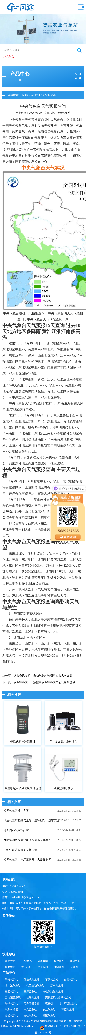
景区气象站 (49, 1015)
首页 (24, 95)
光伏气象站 (30, 1015)
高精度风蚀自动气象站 (58, 997)
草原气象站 (67, 1009)
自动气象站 (70, 979)
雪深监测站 (30, 991)
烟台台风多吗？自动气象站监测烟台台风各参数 (43, 675)
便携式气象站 (31, 979)
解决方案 (42, 961)
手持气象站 (11, 979)
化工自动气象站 (35, 985)
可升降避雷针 (31, 1003)
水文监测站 (30, 1009)
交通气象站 (11, 1015)
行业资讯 (50, 95)
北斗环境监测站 (68, 1003)
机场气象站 (32, 997)
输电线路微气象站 (53, 991)
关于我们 (26, 967)
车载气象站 (51, 979)
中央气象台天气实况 (43, 167)
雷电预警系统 (13, 997)
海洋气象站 (11, 1003)
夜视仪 (49, 1003)
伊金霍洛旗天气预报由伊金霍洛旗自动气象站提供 (44, 682)
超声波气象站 (13, 985)
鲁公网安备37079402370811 (61, 1025)
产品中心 (26, 961)
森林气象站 (56, 985)
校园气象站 (63, 112)
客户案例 (59, 961)
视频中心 (75, 961)
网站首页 (10, 961)
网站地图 (59, 967)
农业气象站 (49, 1009)
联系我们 (42, 967)
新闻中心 (35, 95)
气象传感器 (11, 1009)
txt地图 (74, 967)
